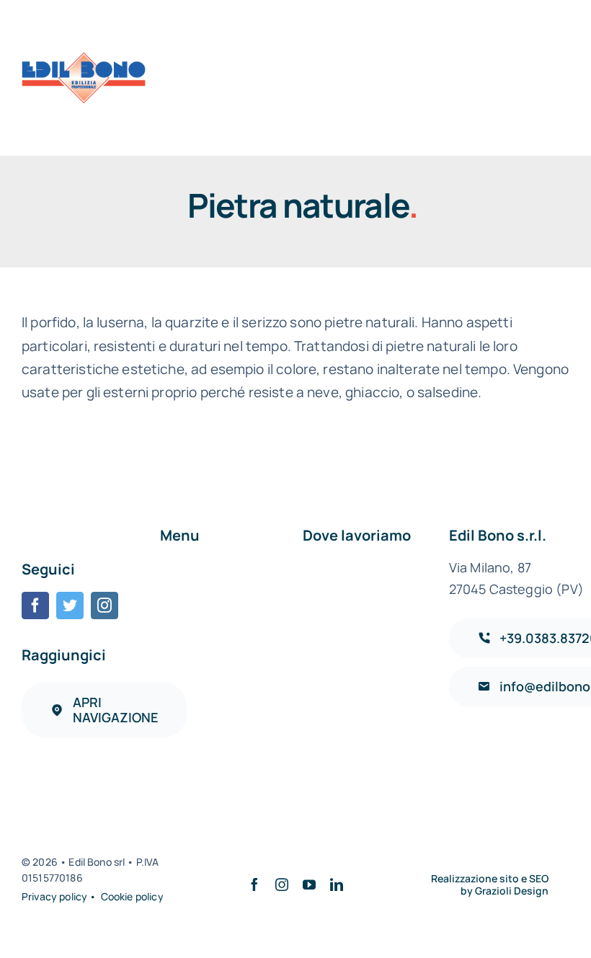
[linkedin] (336, 884)
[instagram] (104, 605)
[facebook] (35, 605)
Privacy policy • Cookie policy (93, 896)
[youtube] (309, 884)
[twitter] (70, 605)
